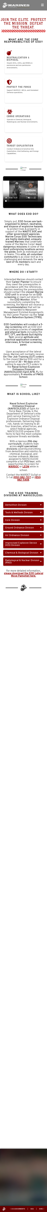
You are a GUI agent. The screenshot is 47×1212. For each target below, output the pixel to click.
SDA (32, 1209)
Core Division (12, 520)
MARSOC (13, 467)
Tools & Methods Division (19, 512)
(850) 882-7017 (22, 477)
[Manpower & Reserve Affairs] (16, 5)
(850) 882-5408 (29, 479)
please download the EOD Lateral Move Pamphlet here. (23, 575)
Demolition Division (16, 505)
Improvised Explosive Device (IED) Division (21, 544)
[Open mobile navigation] (42, 5)
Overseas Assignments (15, 1209)
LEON (25, 467)
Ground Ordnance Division (19, 527)
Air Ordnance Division (17, 535)
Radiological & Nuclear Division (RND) (22, 561)
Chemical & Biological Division (21, 552)
